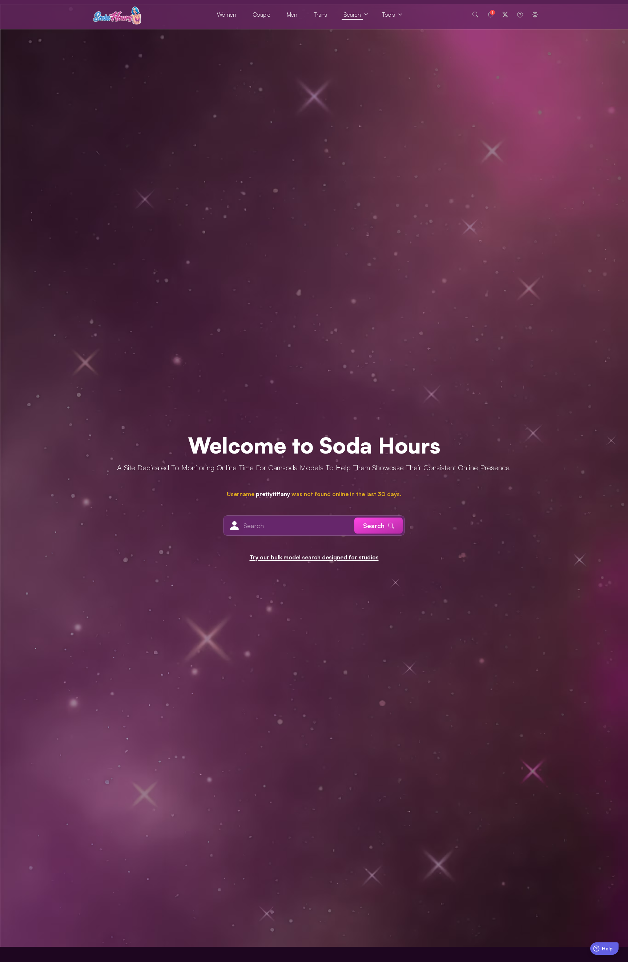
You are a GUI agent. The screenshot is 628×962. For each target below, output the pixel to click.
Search (352, 14)
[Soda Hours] (117, 15)
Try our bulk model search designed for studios (314, 557)
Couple (261, 14)
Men (292, 14)
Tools (388, 14)
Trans (320, 14)
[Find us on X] (505, 14)
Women (226, 14)
